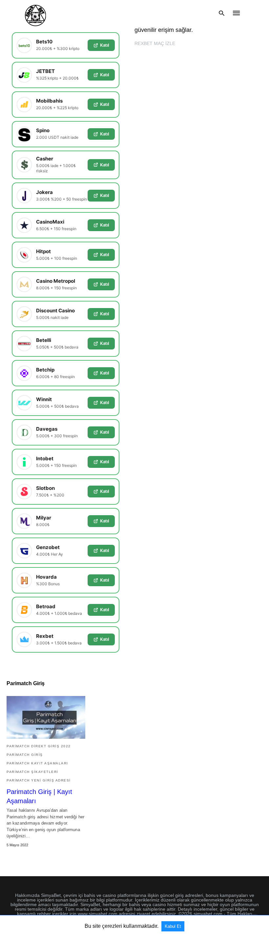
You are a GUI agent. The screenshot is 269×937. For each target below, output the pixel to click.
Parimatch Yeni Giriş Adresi (39, 780)
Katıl (104, 45)
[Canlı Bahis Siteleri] (35, 13)
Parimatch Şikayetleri (32, 772)
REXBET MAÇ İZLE (154, 43)
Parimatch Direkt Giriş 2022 (39, 746)
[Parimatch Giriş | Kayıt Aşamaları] (46, 717)
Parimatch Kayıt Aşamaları (37, 763)
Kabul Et (173, 926)
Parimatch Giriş (25, 755)
